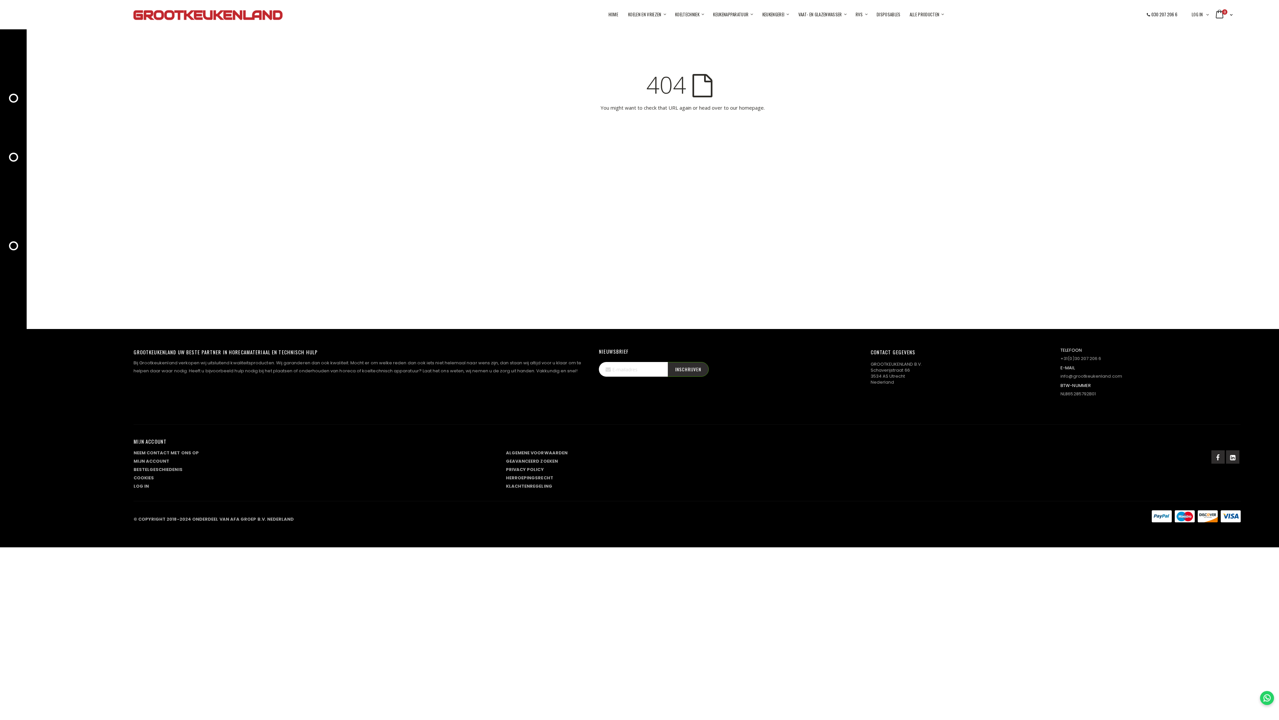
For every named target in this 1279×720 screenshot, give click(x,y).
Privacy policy (525, 469)
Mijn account (152, 461)
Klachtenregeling (529, 486)
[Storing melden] (687, 517)
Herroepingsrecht (529, 478)
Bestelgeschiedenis (158, 469)
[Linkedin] (1232, 457)
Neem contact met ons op (166, 453)
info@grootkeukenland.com (1091, 376)
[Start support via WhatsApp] (1267, 698)
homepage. (752, 107)
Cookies (144, 478)
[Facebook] (1218, 457)
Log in (1197, 14)
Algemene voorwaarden (537, 453)
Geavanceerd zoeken (532, 461)
